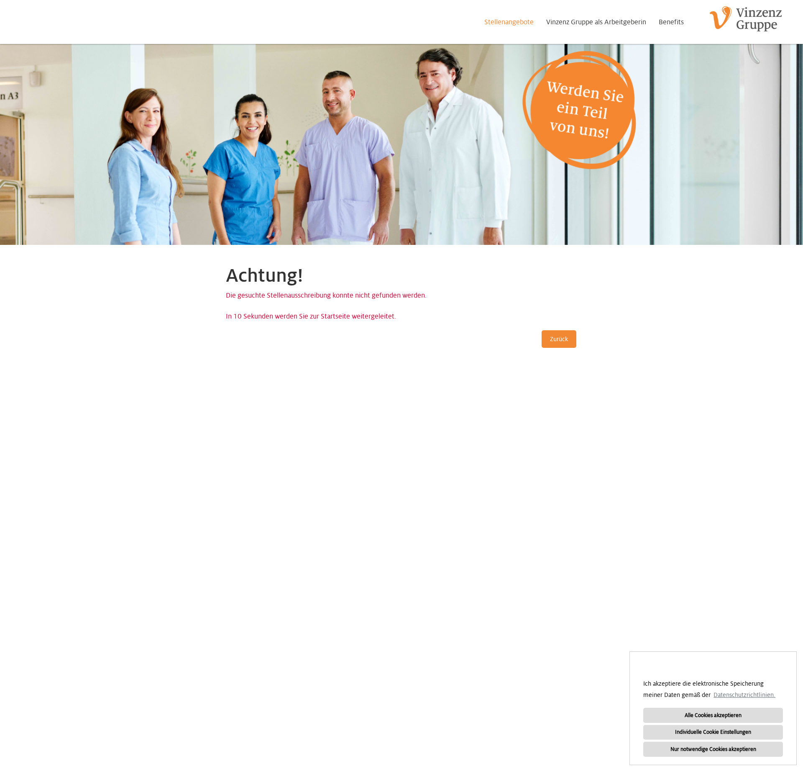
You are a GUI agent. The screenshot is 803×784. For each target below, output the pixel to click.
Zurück (559, 339)
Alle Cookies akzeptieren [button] (713, 715)
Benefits (671, 22)
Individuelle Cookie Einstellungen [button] (713, 732)
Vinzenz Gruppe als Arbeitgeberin (596, 22)
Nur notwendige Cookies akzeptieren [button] (713, 749)
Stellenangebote (509, 22)
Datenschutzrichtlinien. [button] (744, 694)
